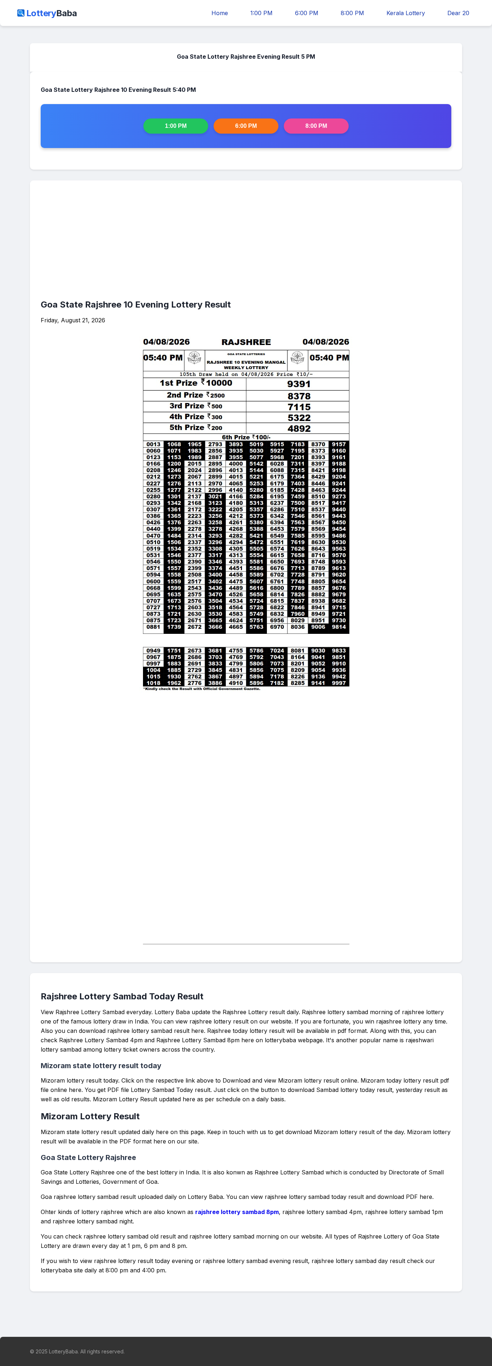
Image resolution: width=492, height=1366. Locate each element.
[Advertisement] (246, 241)
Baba (51, 13)
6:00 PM (306, 13)
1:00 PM (261, 13)
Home (219, 13)
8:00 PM (352, 13)
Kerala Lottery (405, 13)
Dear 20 (458, 13)
